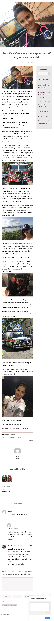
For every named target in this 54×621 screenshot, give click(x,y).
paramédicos (12, 437)
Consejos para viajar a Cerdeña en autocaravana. (44, 104)
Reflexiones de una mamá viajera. (43, 86)
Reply (30, 511)
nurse (6, 437)
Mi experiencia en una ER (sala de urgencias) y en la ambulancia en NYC (6, 489)
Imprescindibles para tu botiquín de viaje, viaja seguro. (44, 94)
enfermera (6, 434)
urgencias (18, 437)
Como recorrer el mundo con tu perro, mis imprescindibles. (44, 113)
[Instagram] (2, 2)
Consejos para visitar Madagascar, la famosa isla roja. (44, 123)
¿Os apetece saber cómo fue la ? (15, 428)
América (27, 50)
